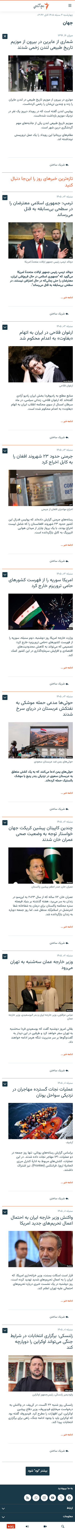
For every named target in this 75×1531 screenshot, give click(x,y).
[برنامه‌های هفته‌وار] (27, 1526)
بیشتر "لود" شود (37, 1471)
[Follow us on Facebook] (69, 1497)
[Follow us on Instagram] (44, 1497)
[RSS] (27, 1497)
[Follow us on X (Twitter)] (61, 1497)
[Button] (59, 165)
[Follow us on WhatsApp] (35, 1497)
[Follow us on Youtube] (52, 1497)
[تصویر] (45, 1526)
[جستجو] (62, 1526)
